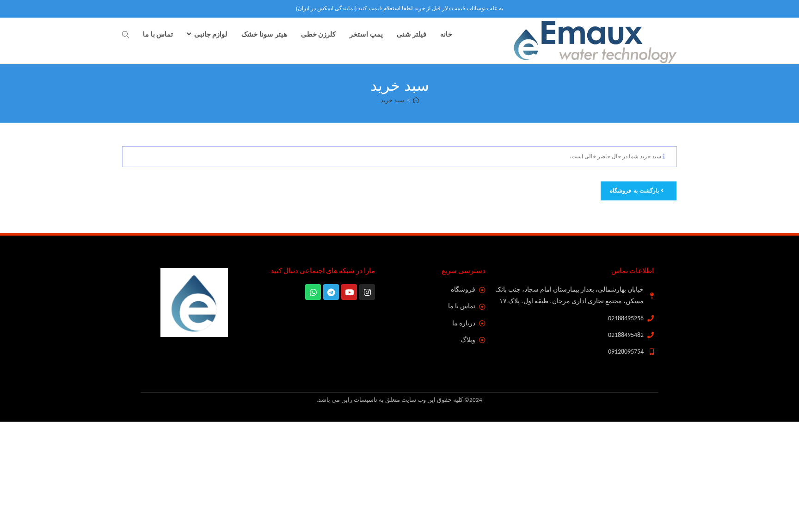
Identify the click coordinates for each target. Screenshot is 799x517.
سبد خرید (392, 100)
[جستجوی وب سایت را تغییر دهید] (125, 35)
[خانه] (416, 100)
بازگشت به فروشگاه (635, 191)
